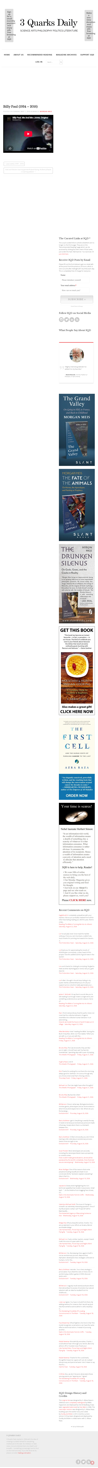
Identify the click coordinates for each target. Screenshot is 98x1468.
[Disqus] (28, 206)
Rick (60, 1071)
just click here (63, 254)
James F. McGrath (65, 994)
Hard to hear (63, 1367)
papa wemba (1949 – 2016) (15, 164)
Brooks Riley (63, 1048)
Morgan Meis (46, 111)
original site (66, 1400)
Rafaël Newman (64, 1341)
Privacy (81, 306)
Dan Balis (83, 1407)
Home (7, 54)
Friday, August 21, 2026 (67, 1041)
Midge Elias (63, 1223)
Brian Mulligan (64, 1169)
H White (61, 1374)
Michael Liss (63, 1085)
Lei (60, 934)
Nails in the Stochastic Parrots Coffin (71, 1195)
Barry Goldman (64, 1121)
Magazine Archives (66, 54)
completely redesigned (77, 1403)
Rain (60, 1013)
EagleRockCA (63, 915)
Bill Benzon (63, 1104)
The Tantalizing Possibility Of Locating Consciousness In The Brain (72, 1312)
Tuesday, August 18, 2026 (75, 1232)
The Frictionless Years (66, 943)
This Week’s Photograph (67, 1055)
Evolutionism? (63, 1113)
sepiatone (62, 1186)
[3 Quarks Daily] (49, 31)
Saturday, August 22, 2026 (68, 927)
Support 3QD (87, 54)
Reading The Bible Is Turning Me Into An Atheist (75, 924)
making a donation (24, 1453)
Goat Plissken (63, 1151)
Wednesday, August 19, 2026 (85, 1162)
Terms (75, 306)
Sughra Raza (63, 1062)
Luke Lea (62, 1302)
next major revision (65, 1409)
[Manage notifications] (92, 1463)
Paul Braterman (64, 1323)
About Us (19, 54)
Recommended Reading (39, 54)
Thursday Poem (64, 1078)
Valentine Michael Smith (67, 1204)
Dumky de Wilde (66, 1414)
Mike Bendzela (64, 1031)
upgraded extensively (69, 1407)
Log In (38, 62)
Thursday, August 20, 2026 (79, 1113)
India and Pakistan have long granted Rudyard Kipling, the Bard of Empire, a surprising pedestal (28, 171)
